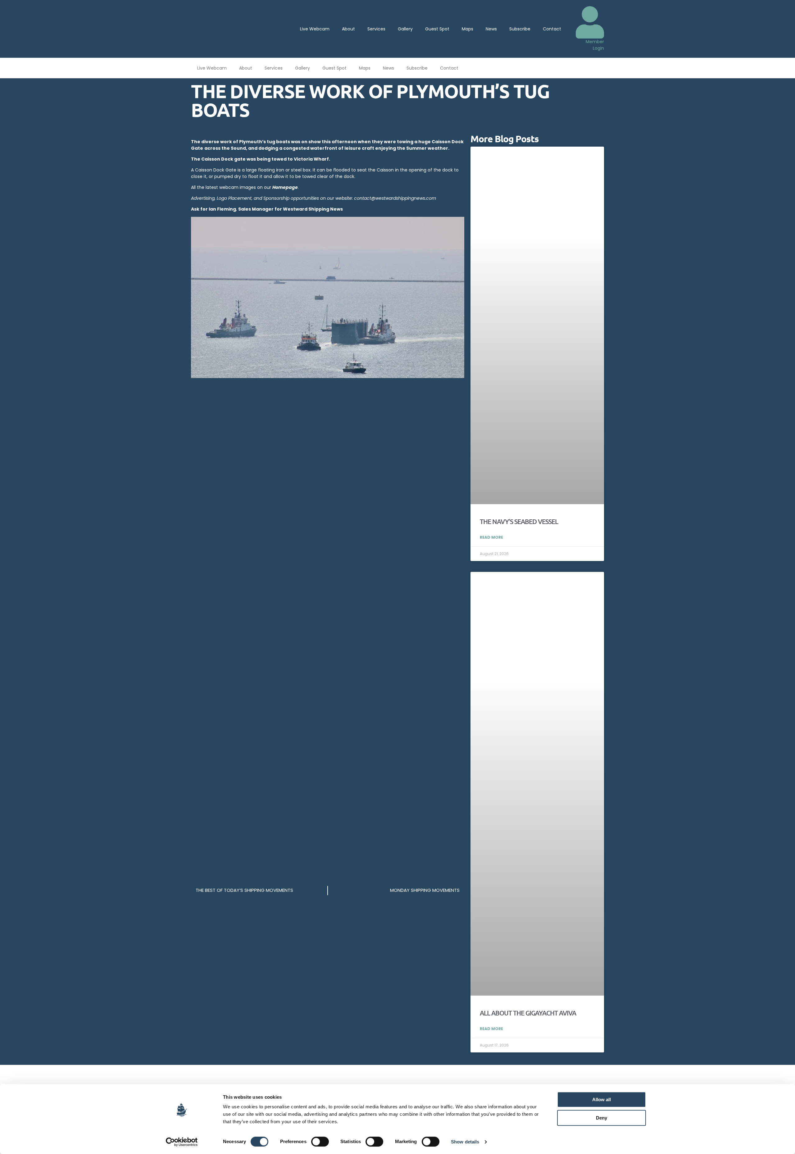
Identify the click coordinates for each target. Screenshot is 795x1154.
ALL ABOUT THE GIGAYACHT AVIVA (528, 1013)
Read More (491, 537)
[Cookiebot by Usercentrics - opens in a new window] (182, 1142)
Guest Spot (437, 29)
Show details (465, 1141)
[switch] (320, 1142)
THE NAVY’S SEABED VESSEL (519, 521)
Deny (601, 1117)
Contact (552, 29)
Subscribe (519, 29)
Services (376, 29)
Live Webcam (314, 29)
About (348, 29)
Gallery (405, 29)
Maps (467, 29)
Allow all (601, 1099)
